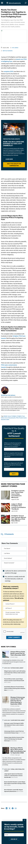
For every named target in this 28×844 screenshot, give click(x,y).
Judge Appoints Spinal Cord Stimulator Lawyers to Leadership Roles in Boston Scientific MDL (13, 775)
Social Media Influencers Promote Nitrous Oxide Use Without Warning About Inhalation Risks (14, 688)
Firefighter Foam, (21, 416)
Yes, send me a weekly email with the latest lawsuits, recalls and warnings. (15, 579)
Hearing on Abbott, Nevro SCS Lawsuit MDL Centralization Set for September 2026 (18, 750)
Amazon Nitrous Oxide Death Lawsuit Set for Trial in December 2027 (17, 653)
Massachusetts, (12, 417)
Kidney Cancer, (4, 417)
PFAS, (17, 417)
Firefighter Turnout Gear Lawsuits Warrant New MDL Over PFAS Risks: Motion (18, 518)
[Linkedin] (6, 808)
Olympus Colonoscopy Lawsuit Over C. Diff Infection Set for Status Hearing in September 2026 (17, 700)
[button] (14, 164)
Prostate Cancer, (23, 417)
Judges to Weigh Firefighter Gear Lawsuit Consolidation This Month (18, 506)
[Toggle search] (25, 2)
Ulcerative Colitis (5, 419)
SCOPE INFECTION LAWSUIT (18, 720)
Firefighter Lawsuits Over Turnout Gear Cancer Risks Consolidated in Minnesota (17, 494)
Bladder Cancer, (7, 416)
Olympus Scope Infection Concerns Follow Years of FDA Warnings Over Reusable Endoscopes (14, 739)
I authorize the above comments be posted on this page (15, 572)
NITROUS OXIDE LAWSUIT (17, 668)
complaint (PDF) (8, 71)
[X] (9, 808)
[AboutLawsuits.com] (13, 3)
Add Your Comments (7, 50)
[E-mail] (16, 808)
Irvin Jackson (15, 47)
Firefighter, (14, 416)
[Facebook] (13, 808)
